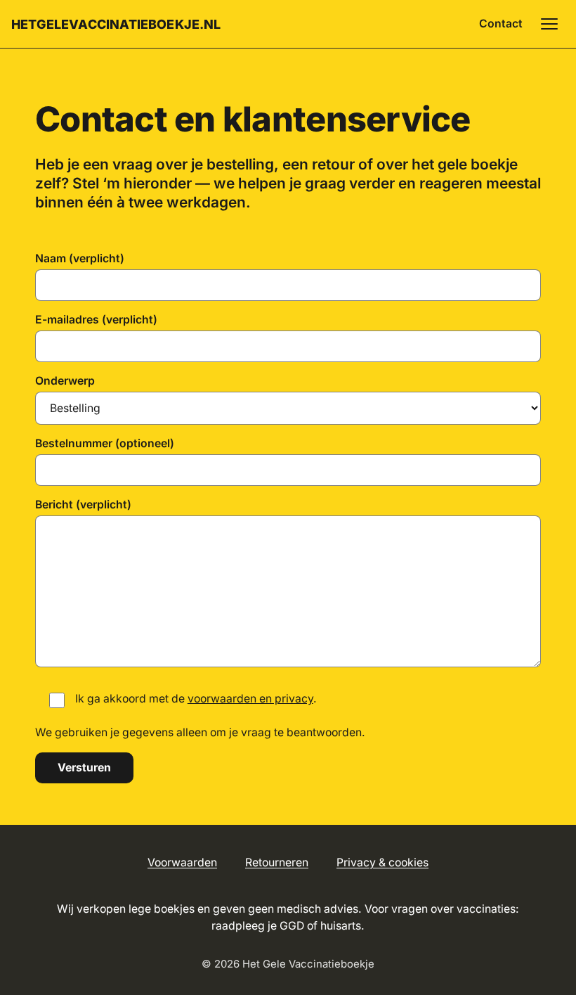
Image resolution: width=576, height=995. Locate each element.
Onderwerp (65, 380)
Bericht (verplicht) (83, 504)
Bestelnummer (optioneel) (104, 443)
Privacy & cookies (382, 862)
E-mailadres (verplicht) (96, 319)
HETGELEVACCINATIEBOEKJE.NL (116, 24)
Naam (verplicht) (79, 258)
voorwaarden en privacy (250, 698)
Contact (501, 23)
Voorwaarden (182, 862)
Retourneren (276, 862)
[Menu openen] (549, 23)
